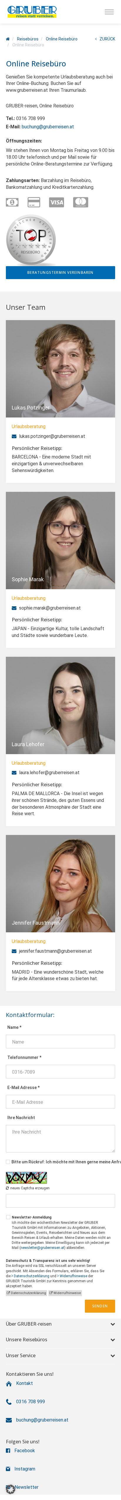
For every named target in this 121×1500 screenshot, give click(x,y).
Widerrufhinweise (73, 1276)
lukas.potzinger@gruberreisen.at (51, 436)
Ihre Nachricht (21, 1117)
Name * (14, 1027)
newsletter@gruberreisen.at (42, 1248)
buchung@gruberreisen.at (48, 127)
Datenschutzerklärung (31, 1276)
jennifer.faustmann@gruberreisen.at (55, 951)
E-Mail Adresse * (23, 1087)
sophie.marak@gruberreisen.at (49, 608)
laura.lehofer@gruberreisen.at (49, 772)
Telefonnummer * (24, 1057)
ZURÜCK (107, 39)
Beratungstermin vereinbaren (60, 272)
